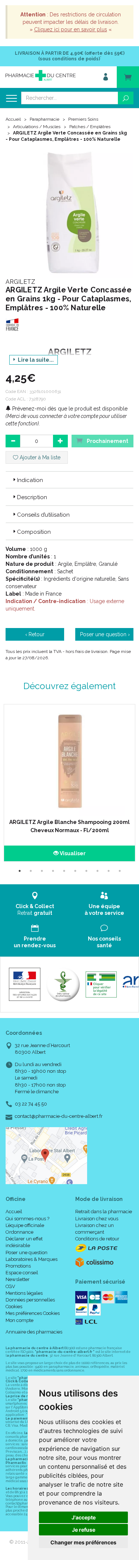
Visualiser (72, 853)
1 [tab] (19, 871)
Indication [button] (30, 480)
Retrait (35, 909)
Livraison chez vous (96, 1218)
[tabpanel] (69, 783)
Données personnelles (30, 1300)
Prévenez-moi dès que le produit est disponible (69, 409)
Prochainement (107, 441)
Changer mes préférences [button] (83, 1542)
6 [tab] (75, 871)
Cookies (14, 1306)
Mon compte (19, 1320)
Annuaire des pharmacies (34, 1332)
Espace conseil (22, 1272)
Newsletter (18, 1279)
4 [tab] (53, 871)
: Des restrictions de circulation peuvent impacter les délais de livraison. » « (70, 22)
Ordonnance (19, 1232)
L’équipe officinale (25, 1225)
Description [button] (32, 497)
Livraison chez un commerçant (94, 1229)
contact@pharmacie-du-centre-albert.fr (59, 1116)
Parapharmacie (44, 119)
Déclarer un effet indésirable (24, 1242)
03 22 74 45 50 (31, 1104)
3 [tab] (42, 871)
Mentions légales (24, 1293)
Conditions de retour (97, 1239)
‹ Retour (34, 634)
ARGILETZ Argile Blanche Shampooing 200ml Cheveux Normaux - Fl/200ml (69, 826)
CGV (10, 1286)
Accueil (13, 119)
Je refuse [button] (83, 1529)
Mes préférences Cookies (33, 1313)
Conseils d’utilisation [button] (43, 514)
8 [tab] (97, 871)
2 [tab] (30, 871)
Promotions (18, 1266)
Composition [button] (34, 532)
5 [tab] (64, 871)
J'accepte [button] (84, 1517)
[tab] (69, 480)
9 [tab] (108, 871)
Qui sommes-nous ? (27, 1218)
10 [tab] (119, 871)
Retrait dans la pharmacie (103, 1211)
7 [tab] (86, 871)
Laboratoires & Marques (31, 1259)
